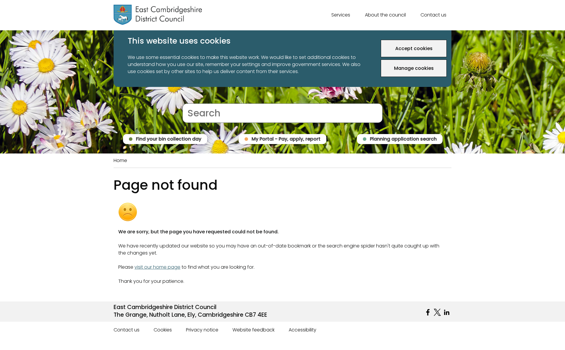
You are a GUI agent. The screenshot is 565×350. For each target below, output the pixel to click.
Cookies (163, 329)
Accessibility (302, 329)
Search (190, 99)
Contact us (433, 14)
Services (340, 14)
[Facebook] (428, 312)
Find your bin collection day (168, 139)
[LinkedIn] (446, 312)
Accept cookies (414, 48)
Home (120, 160)
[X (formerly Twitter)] (437, 312)
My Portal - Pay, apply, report (286, 139)
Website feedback (253, 329)
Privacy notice (202, 329)
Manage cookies (414, 68)
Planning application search (403, 139)
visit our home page (157, 267)
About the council (385, 14)
